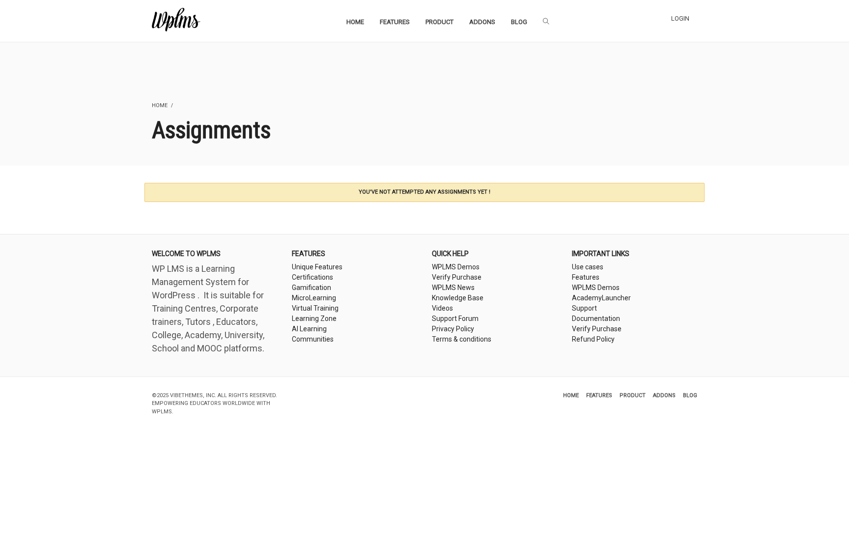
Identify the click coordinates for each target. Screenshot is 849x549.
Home (571, 395)
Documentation (596, 318)
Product (633, 395)
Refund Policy (593, 339)
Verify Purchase (456, 277)
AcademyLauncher (601, 298)
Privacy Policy (453, 329)
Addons (664, 395)
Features (585, 277)
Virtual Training (315, 308)
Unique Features (317, 267)
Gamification (311, 287)
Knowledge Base (457, 298)
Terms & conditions (461, 339)
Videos (442, 308)
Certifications (312, 277)
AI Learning (309, 329)
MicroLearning (314, 298)
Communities (313, 339)
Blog (690, 395)
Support (584, 308)
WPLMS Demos (456, 267)
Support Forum (455, 318)
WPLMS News (453, 287)
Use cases (587, 267)
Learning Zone (314, 318)
